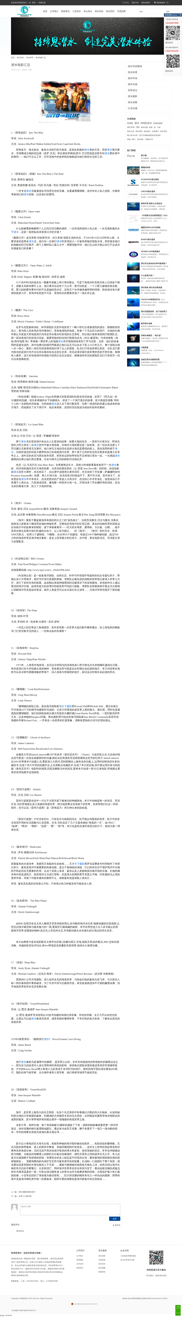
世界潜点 (132, 90)
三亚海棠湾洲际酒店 (128, 1256)
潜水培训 (99, 11)
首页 (45, 11)
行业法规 (132, 108)
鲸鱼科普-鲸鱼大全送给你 (151, 203)
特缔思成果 (158, 123)
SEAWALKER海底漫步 (150, 251)
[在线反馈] (178, 1307)
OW (137, 127)
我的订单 (135, 3)
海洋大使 (130, 131)
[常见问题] (178, 1313)
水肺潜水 (155, 131)
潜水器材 (101, 1256)
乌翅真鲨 (144, 347)
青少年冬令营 (132, 135)
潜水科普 (29, 58)
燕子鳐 (144, 155)
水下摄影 (67, 706)
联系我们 (79, 1268)
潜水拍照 (138, 131)
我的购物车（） (163, 3)
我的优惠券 (145, 3)
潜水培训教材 (135, 66)
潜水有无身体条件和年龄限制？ (154, 263)
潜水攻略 (132, 102)
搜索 (167, 11)
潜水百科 (110, 11)
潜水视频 (101, 1268)
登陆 (33, 3)
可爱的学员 (149, 139)
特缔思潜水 (22, 3)
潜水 (86, 149)
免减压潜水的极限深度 (150, 359)
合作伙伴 (79, 1264)
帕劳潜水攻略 (146, 323)
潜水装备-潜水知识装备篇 (151, 287)
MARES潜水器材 (148, 239)
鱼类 (151, 127)
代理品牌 (121, 11)
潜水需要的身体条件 (27, 1192)
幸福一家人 (131, 139)
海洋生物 (132, 84)
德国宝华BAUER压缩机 (151, 227)
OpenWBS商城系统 (134, 1298)
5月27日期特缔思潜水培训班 (150, 135)
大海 (158, 127)
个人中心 (125, 3)
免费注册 (42, 3)
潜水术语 (131, 127)
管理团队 (79, 1260)
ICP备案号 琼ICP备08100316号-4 (24, 1310)
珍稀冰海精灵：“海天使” (151, 335)
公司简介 (54, 11)
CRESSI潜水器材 (148, 191)
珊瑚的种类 (145, 167)
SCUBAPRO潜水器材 (150, 179)
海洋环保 (132, 78)
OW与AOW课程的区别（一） (153, 299)
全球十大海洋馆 (25, 1196)
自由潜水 (147, 131)
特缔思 (130, 123)
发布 (115, 1219)
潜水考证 (163, 131)
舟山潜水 (88, 11)
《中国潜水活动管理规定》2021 (154, 215)
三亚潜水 (76, 11)
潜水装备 (140, 139)
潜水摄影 (132, 96)
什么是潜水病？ (147, 275)
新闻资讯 (65, 11)
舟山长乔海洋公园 (127, 1260)
